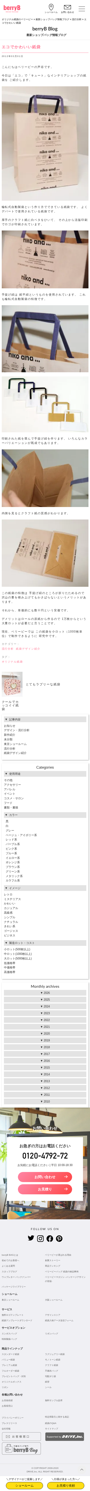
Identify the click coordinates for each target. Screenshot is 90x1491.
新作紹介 (9, 734)
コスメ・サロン (14, 798)
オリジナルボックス (11, 1382)
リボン (5, 1387)
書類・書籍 (11, 807)
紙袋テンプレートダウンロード (17, 1320)
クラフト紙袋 (51, 1365)
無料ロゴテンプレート (13, 1315)
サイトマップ (51, 1428)
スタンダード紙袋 (10, 1354)
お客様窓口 (7, 1406)
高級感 (8, 912)
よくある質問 (8, 1266)
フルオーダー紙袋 (10, 1371)
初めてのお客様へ (10, 1260)
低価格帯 (9, 963)
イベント (9, 793)
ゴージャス (11, 931)
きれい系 (9, 926)
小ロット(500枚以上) (17, 949)
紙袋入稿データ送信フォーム (59, 1320)
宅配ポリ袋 (50, 1376)
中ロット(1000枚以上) (18, 954)
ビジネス (9, 935)
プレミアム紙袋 (9, 1365)
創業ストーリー (52, 1260)
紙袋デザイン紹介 (28, 648)
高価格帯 (9, 972)
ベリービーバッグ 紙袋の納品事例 (61, 1271)
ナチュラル (11, 922)
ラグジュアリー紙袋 (55, 1354)
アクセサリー (12, 784)
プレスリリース (9, 1423)
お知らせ (9, 725)
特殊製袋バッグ (9, 1339)
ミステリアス (12, 899)
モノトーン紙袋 (52, 1359)
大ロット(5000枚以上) (18, 958)
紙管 (47, 1382)
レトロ (8, 894)
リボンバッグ (51, 1333)
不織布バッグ (51, 1371)
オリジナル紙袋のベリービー (17, 19)
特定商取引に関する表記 (57, 1417)
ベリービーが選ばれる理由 (58, 1255)
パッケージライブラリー (14, 1286)
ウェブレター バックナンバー (16, 1277)
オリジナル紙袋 (12, 661)
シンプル (9, 917)
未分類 (8, 739)
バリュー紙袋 (8, 1359)
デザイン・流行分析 (16, 730)
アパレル (9, 789)
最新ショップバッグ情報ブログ (52, 19)
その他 (8, 780)
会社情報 (6, 1428)
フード (8, 803)
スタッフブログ (9, 1271)
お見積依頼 (7, 1400)
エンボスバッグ (9, 1333)
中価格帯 (9, 967)
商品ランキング (52, 1266)
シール (48, 1387)
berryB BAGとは (10, 1255)
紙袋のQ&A (50, 1423)
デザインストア (52, 1315)
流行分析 (76, 19)
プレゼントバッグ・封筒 (14, 1376)
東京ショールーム (15, 744)
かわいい (9, 903)
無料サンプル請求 (53, 1400)
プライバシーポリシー (13, 1418)
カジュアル (11, 908)
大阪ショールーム (53, 1300)
